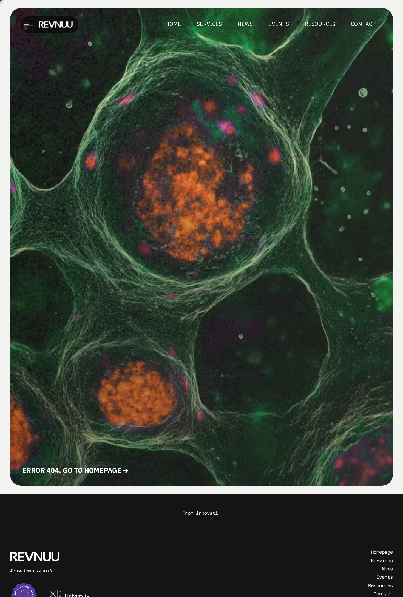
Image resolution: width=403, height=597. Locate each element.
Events (384, 577)
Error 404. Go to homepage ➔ (75, 470)
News (387, 569)
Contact (383, 593)
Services (382, 560)
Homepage (382, 552)
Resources (380, 585)
